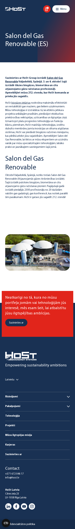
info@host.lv (12, 477)
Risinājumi (11, 396)
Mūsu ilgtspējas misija (18, 435)
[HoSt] (15, 9)
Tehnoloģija (12, 416)
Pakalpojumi (12, 406)
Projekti (10, 425)
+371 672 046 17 (14, 474)
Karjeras (10, 445)
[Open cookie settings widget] (6, 523)
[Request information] (47, 9)
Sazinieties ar (13, 454)
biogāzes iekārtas (21, 103)
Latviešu (9, 379)
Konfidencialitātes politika (20, 524)
